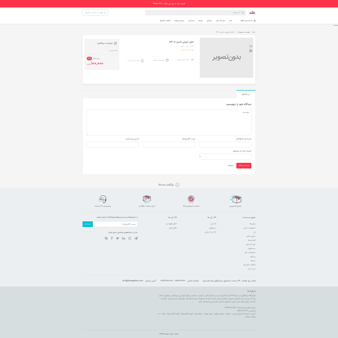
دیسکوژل (212, 228)
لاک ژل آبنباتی (210, 232)
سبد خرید (251, 269)
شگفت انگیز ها (249, 265)
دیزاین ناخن (250, 236)
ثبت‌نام (88, 224)
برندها (201, 21)
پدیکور (209, 21)
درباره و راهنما (179, 21)
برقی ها (252, 224)
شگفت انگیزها (165, 21)
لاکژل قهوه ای (171, 224)
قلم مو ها (251, 240)
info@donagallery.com (132, 280)
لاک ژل (213, 224)
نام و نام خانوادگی (243, 138)
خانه (230, 21)
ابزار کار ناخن (220, 21)
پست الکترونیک (188, 138)
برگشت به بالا (166, 185)
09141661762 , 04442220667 (172, 280)
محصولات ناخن (249, 228)
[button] (192, 50)
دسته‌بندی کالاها (247, 21)
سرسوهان (251, 248)
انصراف (231, 165)
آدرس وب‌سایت (132, 138)
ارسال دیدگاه (243, 165)
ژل (254, 232)
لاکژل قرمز (173, 228)
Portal (161, 334)
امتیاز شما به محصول (242, 151)
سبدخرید (191, 21)
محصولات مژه (250, 252)
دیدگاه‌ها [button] (246, 94)
